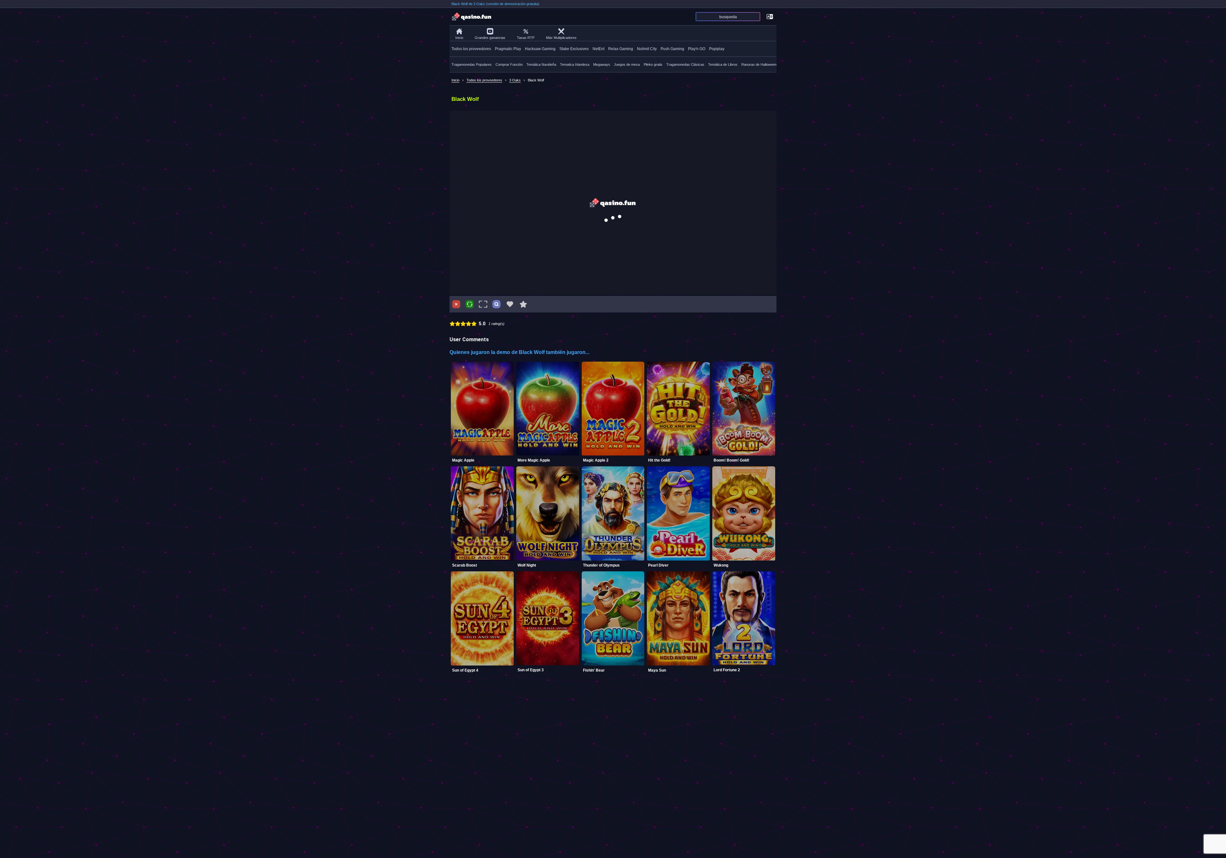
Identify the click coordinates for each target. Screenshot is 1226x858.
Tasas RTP (525, 38)
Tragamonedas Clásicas (685, 64)
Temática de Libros (723, 64)
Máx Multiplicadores (561, 38)
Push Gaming (672, 49)
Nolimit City (647, 49)
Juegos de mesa (627, 64)
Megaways (601, 64)
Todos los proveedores (471, 49)
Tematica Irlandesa (574, 64)
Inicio (459, 38)
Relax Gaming (620, 49)
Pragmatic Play (508, 49)
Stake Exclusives (574, 49)
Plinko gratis (653, 64)
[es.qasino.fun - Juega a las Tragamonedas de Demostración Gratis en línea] (472, 16)
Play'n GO (696, 49)
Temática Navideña (541, 64)
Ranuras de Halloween (758, 64)
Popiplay (716, 49)
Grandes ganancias (490, 38)
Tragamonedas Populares (471, 64)
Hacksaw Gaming (540, 49)
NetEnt (598, 49)
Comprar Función (509, 64)
